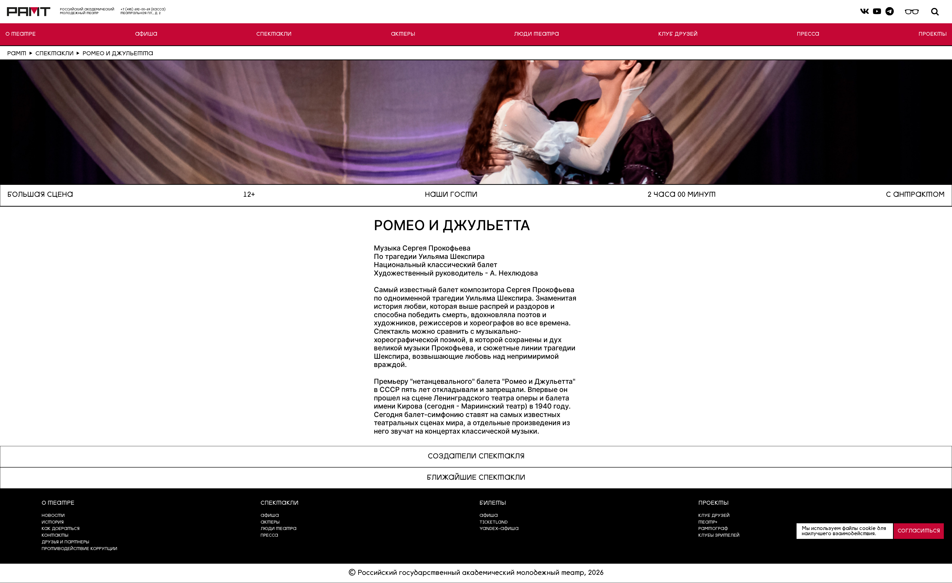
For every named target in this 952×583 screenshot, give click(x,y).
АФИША (146, 34)
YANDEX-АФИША (499, 529)
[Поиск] (935, 11)
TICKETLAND (493, 522)
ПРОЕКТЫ (933, 34)
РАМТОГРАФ (713, 529)
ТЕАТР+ (707, 522)
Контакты (55, 535)
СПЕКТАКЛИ (274, 34)
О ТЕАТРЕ (20, 34)
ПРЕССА (808, 34)
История (53, 522)
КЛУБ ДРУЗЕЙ (678, 34)
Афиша (488, 516)
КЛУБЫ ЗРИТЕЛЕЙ (719, 535)
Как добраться (61, 529)
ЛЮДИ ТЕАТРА (536, 34)
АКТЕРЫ (403, 34)
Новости (53, 516)
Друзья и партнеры (65, 542)
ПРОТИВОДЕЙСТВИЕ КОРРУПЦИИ (79, 549)
